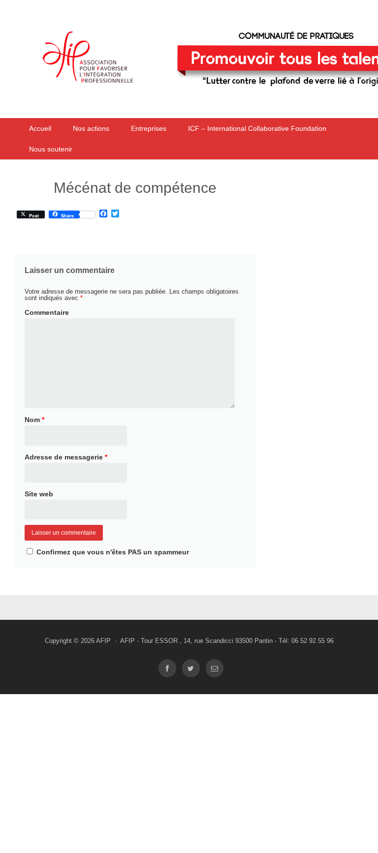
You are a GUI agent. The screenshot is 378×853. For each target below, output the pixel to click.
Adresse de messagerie (66, 457)
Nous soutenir (50, 149)
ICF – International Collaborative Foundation (257, 128)
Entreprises (148, 128)
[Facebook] (167, 668)
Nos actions (91, 128)
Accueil (40, 128)
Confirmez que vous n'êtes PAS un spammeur (111, 552)
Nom (34, 420)
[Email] (214, 668)
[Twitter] (191, 668)
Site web (39, 494)
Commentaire (47, 312)
